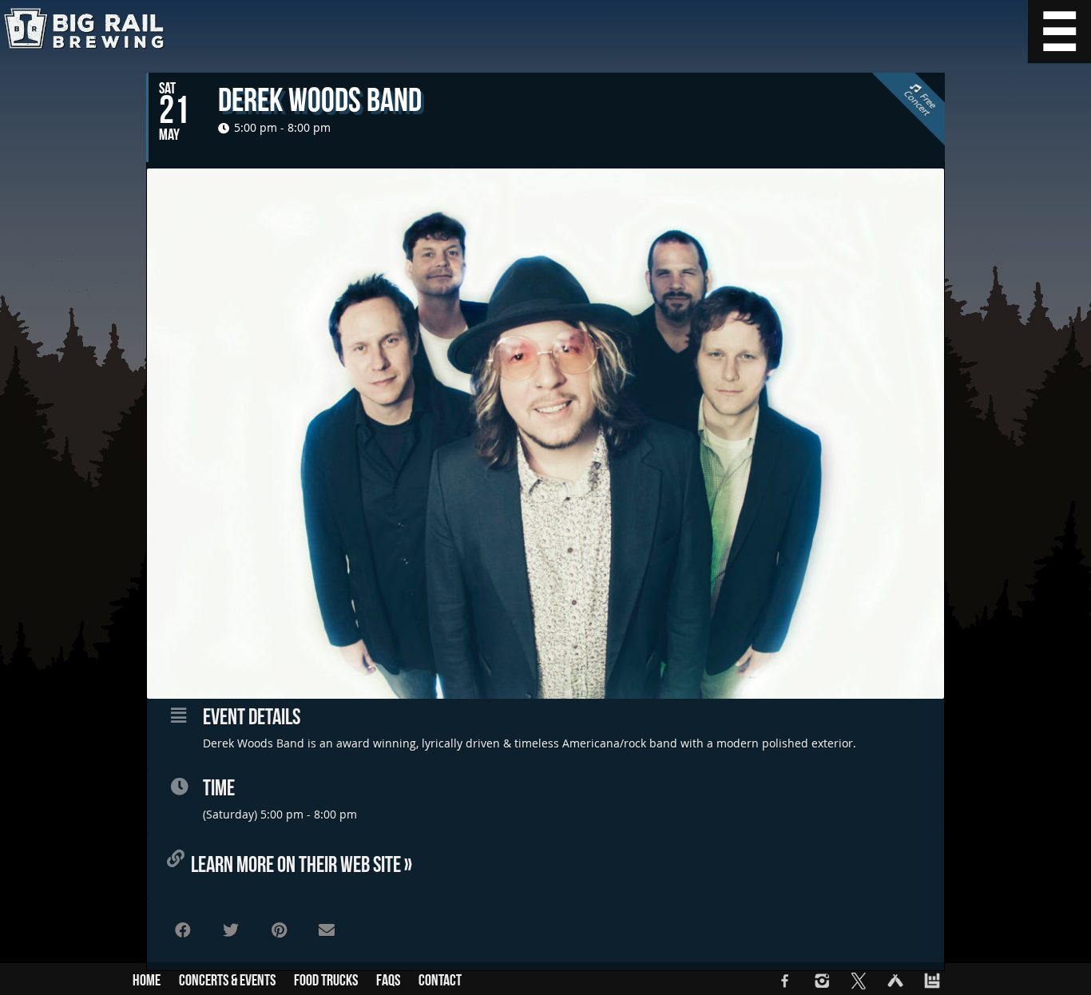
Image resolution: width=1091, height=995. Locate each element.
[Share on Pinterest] (279, 930)
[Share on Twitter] (231, 930)
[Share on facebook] (183, 930)
